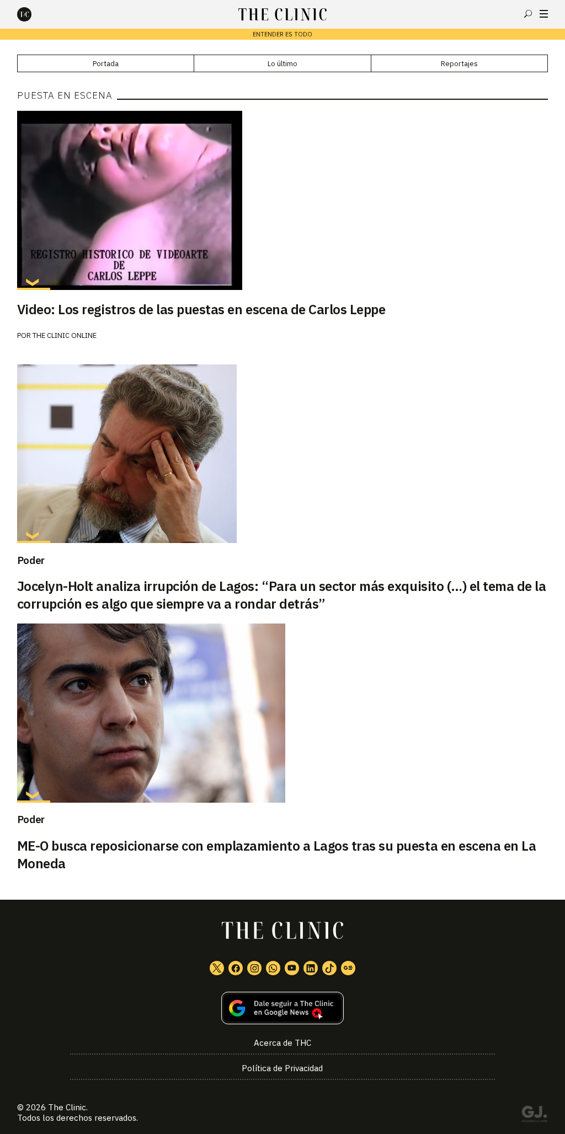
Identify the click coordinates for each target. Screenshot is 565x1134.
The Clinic (67, 1107)
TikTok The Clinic (329, 968)
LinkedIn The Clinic (310, 968)
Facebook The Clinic (235, 968)
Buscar (528, 14)
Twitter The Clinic (217, 968)
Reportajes (459, 63)
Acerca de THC (282, 1043)
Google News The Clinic (348, 968)
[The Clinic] (33, 14)
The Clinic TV (292, 968)
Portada (106, 63)
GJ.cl (534, 1116)
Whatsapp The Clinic (273, 968)
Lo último (282, 63)
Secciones (544, 14)
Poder (31, 560)
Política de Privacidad (282, 1068)
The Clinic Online (65, 335)
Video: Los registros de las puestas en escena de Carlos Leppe (201, 309)
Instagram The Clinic (254, 968)
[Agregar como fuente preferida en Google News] (282, 1008)
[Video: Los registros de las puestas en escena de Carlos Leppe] (282, 200)
